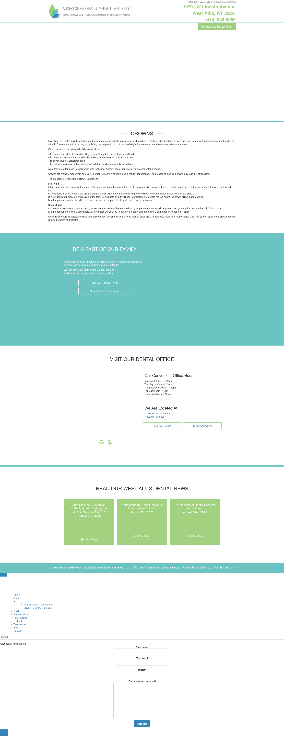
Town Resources (223, 567)
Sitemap (206, 567)
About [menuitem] (16, 599)
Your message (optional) (142, 681)
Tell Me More (89, 539)
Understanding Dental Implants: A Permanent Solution (142, 506)
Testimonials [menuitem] (19, 624)
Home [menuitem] (16, 594)
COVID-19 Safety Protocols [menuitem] (38, 607)
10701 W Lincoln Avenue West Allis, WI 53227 (209, 9)
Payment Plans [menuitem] (21, 614)
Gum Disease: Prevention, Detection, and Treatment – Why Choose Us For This (89, 508)
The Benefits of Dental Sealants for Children (195, 506)
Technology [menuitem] (19, 621)
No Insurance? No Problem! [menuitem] (38, 604)
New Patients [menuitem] (20, 617)
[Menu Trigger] (3, 575)
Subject (142, 669)
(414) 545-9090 (220, 19)
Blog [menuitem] (15, 627)
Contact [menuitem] (17, 630)
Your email (142, 658)
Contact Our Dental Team (216, 26)
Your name (142, 647)
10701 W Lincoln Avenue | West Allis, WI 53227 (153, 567)
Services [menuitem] (17, 611)
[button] (104, 283)
